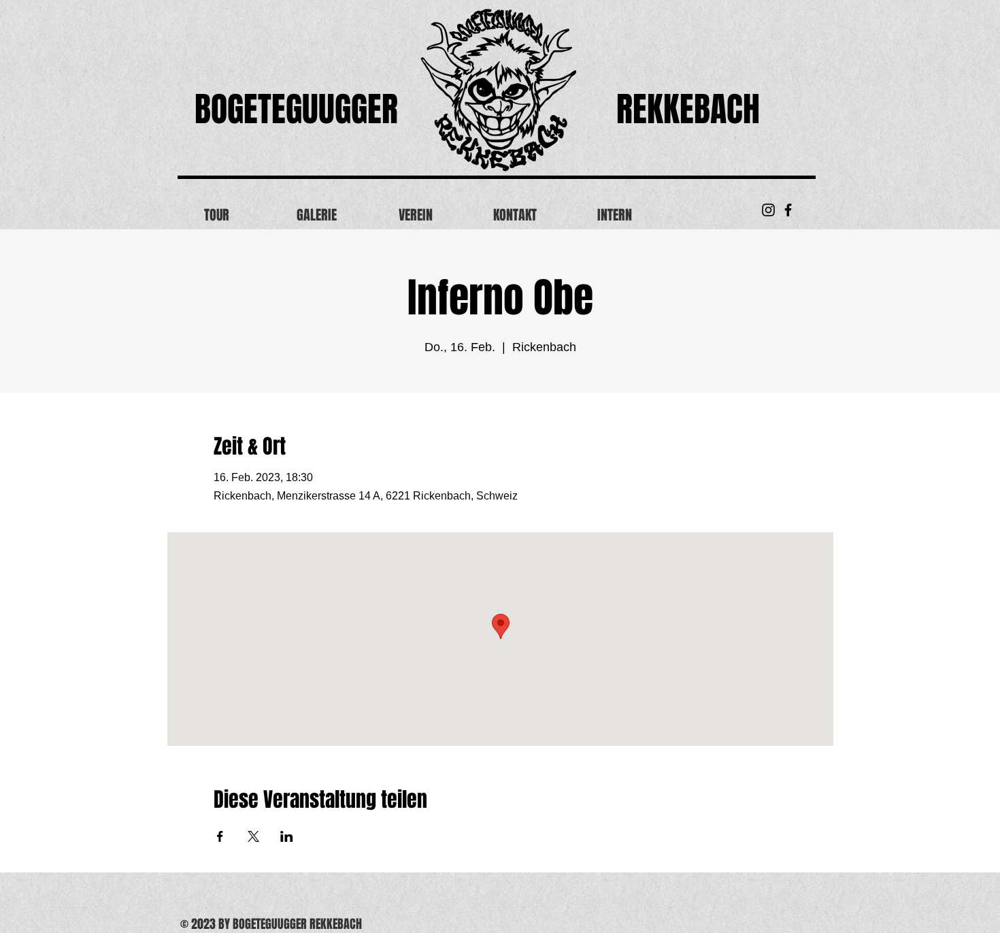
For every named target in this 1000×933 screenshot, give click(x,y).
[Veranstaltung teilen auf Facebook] (220, 836)
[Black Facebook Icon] (788, 209)
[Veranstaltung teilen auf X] (253, 836)
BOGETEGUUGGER (296, 109)
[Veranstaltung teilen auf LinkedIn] (286, 836)
